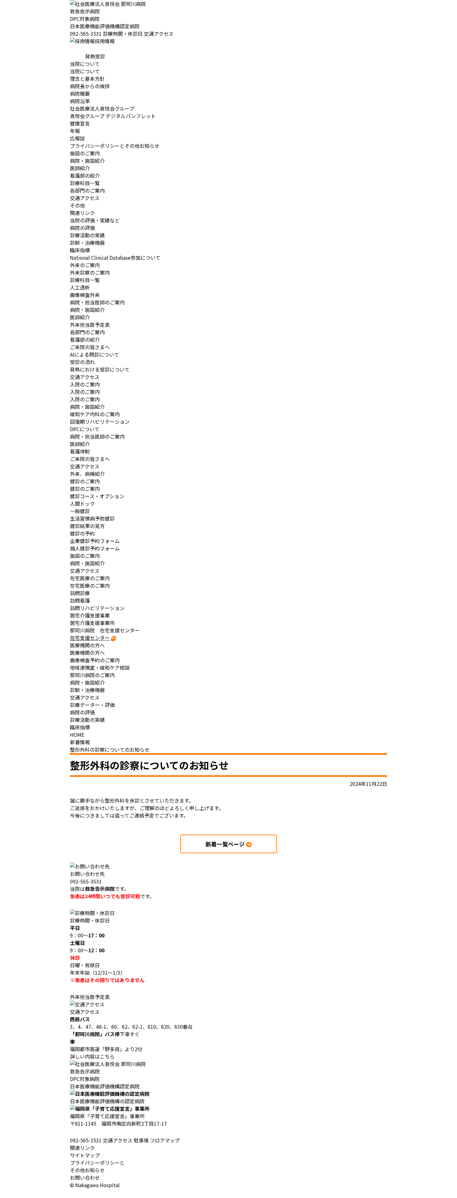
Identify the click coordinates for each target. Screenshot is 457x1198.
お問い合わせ (85, 1177)
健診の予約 (82, 533)
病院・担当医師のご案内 (97, 302)
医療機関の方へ (87, 652)
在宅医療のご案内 (90, 585)
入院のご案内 (85, 391)
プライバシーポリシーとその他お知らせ (97, 1166)
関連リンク (82, 1147)
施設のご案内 (85, 153)
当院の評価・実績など (95, 220)
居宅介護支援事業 (90, 615)
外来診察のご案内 (90, 272)
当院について (85, 71)
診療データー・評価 (92, 704)
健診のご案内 (85, 488)
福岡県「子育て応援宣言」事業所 (107, 1116)
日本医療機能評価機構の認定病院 (107, 1101)
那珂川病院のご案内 (92, 675)
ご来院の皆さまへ (90, 347)
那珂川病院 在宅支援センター (105, 630)
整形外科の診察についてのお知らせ (110, 749)
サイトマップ (85, 1155)
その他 (77, 205)
